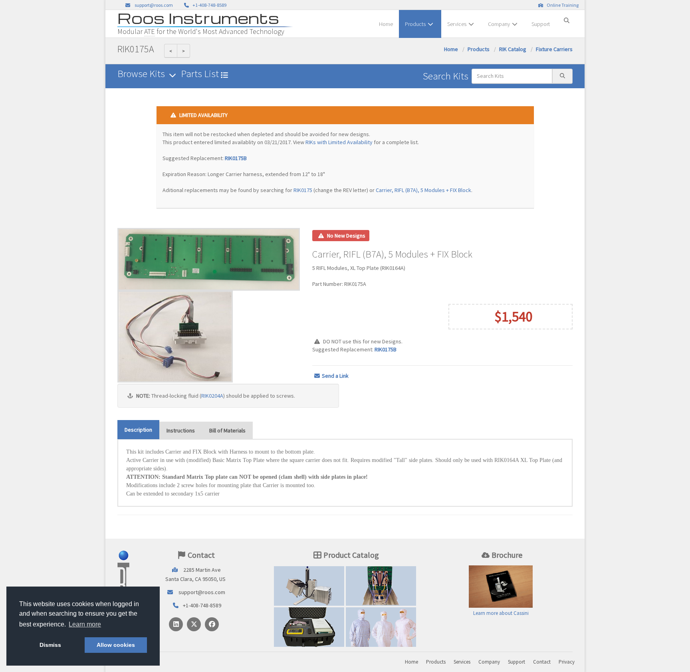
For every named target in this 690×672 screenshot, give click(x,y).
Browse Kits (142, 73)
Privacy (567, 661)
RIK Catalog (512, 49)
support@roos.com (154, 5)
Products (415, 24)
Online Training (562, 5)
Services (456, 24)
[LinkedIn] (176, 624)
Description (138, 429)
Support (540, 24)
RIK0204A (212, 395)
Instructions (181, 430)
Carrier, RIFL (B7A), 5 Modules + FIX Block (423, 190)
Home (386, 24)
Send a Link (335, 375)
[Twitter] (194, 624)
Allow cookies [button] (116, 645)
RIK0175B (236, 158)
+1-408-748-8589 (208, 5)
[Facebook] (212, 624)
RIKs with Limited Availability (339, 142)
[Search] (566, 17)
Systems (309, 585)
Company (499, 24)
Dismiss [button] (50, 645)
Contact (542, 661)
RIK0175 (302, 190)
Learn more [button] (85, 624)
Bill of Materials (227, 430)
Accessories (309, 626)
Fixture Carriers (554, 49)
